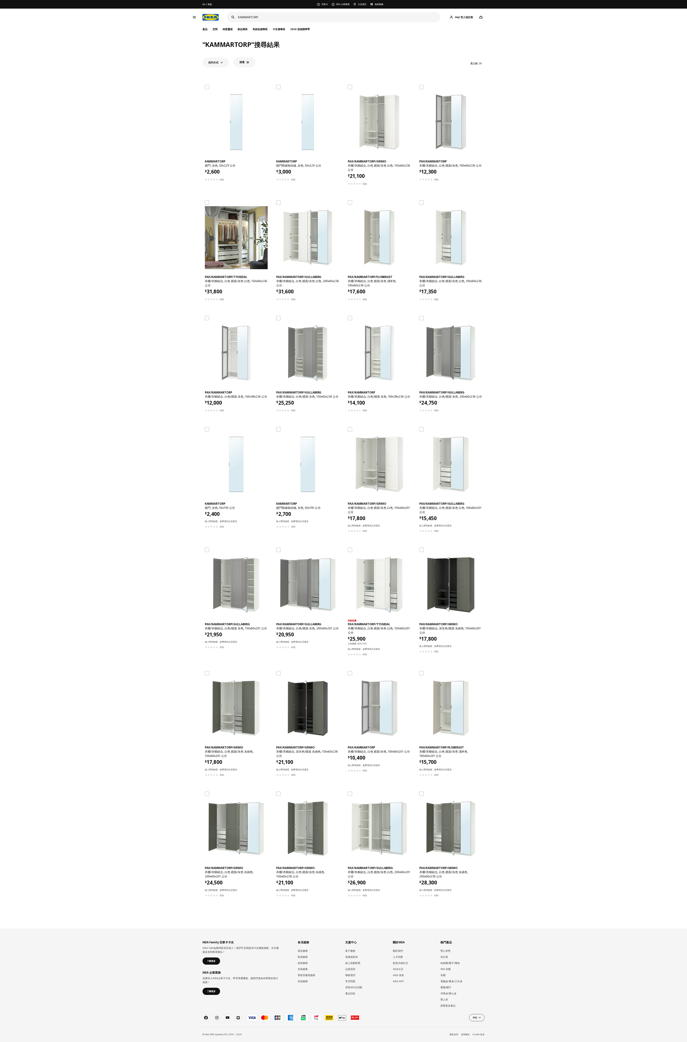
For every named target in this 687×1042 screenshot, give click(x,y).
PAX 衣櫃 (445, 969)
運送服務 (303, 950)
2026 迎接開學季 (300, 29)
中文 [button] (475, 1017)
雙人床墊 (445, 950)
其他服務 (303, 981)
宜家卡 (324, 4)
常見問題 (350, 981)
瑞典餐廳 (379, 4)
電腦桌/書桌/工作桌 (451, 981)
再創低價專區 (260, 29)
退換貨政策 (351, 957)
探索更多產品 (447, 1005)
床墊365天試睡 (353, 987)
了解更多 (211, 960)
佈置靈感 (228, 29)
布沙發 (444, 957)
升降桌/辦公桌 (448, 993)
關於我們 (398, 950)
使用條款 (465, 1034)
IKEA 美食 (398, 975)
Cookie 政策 (478, 1034)
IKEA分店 (398, 969)
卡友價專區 (279, 29)
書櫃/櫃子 (445, 987)
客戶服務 (350, 950)
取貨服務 (303, 957)
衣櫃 (442, 975)
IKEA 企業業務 (343, 4)
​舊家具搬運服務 (306, 975)
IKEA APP (398, 981)
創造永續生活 (400, 963)
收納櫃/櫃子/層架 (450, 963)
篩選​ (242, 62)
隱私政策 (454, 1034)
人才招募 (398, 957)
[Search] (233, 17)
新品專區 (243, 29)
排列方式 (213, 62)
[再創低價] (379, 584)
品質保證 (350, 969)
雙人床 (444, 999)
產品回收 (350, 993)
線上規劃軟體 (352, 963)
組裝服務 (303, 963)
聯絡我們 (350, 975)
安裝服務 (303, 969)
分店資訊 (362, 4)
